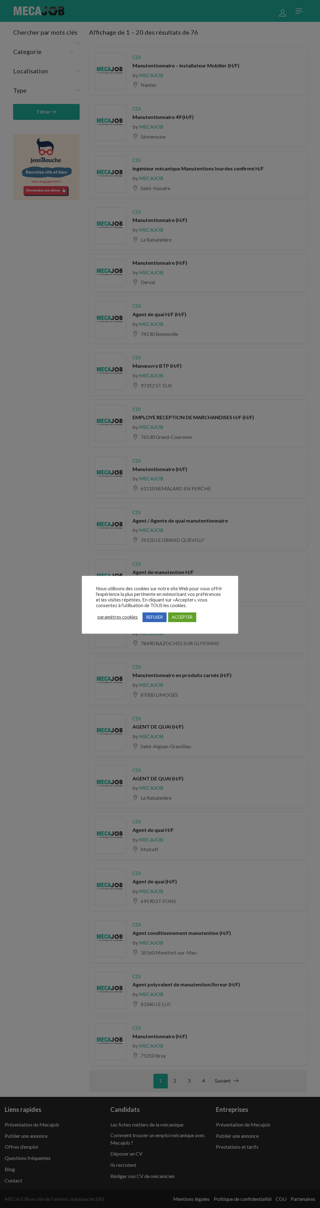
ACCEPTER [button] (182, 617)
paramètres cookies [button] (118, 617)
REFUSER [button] (154, 617)
